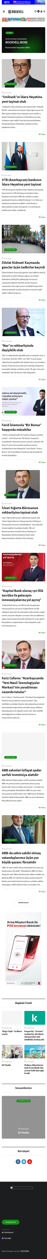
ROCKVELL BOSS (10, 84)
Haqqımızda (11, 1222)
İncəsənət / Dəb (23, 1100)
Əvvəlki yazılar (23, 902)
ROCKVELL (25, 1251)
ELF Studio (6, 1065)
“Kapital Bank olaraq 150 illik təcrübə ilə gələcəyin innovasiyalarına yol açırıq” (22, 595)
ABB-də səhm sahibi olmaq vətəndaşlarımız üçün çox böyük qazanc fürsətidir (21, 857)
